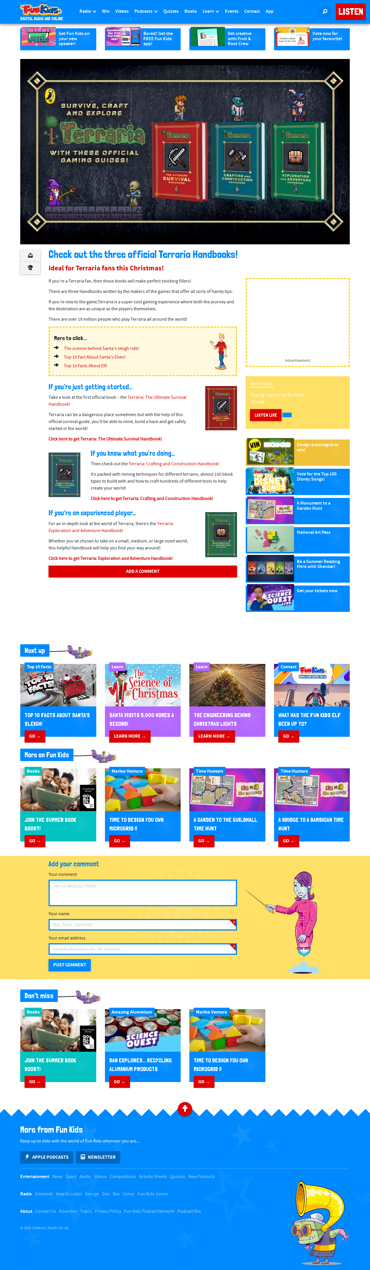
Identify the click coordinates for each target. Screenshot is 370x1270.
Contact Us (45, 1211)
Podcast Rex (189, 1211)
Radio (85, 11)
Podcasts (143, 11)
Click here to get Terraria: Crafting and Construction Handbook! (152, 499)
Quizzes (171, 11)
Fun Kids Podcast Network (149, 1211)
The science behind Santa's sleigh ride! (101, 349)
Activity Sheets (153, 1177)
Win (106, 11)
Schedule (44, 1194)
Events (231, 11)
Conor (129, 1194)
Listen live (266, 415)
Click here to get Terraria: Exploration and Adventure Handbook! (111, 558)
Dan (106, 1194)
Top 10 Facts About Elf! (86, 366)
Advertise (68, 1211)
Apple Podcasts (50, 1157)
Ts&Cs (86, 1211)
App (269, 11)
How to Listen (69, 1194)
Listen (350, 11)
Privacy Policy (108, 1211)
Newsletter (102, 1157)
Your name (59, 914)
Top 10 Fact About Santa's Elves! (95, 357)
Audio (85, 1177)
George (92, 1194)
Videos (122, 11)
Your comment (63, 875)
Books (190, 11)
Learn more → (130, 736)
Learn (209, 11)
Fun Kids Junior (153, 1194)
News (57, 1177)
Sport (71, 1177)
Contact (252, 11)
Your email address (67, 938)
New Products (201, 1177)
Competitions (123, 1177)
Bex (116, 1194)
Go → (35, 736)
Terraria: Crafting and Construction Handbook (173, 464)
